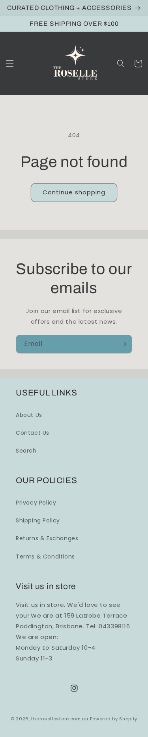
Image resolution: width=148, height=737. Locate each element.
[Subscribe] (123, 344)
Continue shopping (74, 192)
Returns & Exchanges (47, 538)
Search (26, 451)
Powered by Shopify (114, 719)
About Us (29, 415)
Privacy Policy (36, 503)
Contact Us (32, 433)
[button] (10, 63)
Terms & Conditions (45, 556)
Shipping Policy (38, 520)
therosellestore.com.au (59, 719)
